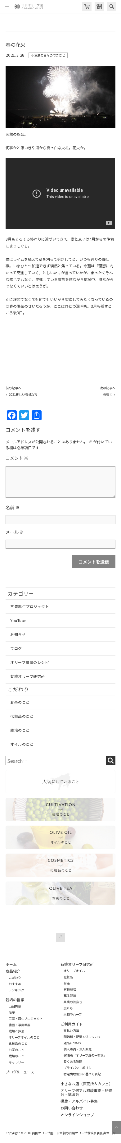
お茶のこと (20, 702)
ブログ (16, 648)
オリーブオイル (74, 970)
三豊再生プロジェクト (29, 606)
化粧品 (68, 977)
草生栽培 (70, 995)
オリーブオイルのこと (24, 1037)
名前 (13, 507)
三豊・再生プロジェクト (26, 1018)
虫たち (68, 1008)
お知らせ (18, 634)
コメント (17, 458)
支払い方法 (71, 1030)
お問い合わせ (71, 1108)
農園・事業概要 (19, 1024)
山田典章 (15, 1006)
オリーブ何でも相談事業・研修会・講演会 (86, 1092)
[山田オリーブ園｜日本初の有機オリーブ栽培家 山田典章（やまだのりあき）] (29, 6)
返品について (73, 1042)
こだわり (15, 977)
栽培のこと (20, 730)
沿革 (12, 1012)
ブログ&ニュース (20, 1072)
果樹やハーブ (73, 1014)
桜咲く (107, 394)
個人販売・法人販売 (78, 1049)
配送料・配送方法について (82, 1036)
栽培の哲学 (15, 1000)
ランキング (16, 990)
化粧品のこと (22, 716)
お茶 (67, 983)
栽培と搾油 (16, 1031)
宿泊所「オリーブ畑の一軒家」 (85, 1055)
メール (15, 532)
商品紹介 (13, 971)
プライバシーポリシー (79, 1067)
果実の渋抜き (73, 1001)
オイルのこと (22, 744)
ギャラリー (16, 1062)
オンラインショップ (77, 1115)
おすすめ (15, 983)
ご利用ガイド (71, 1024)
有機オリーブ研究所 (27, 676)
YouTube (18, 620)
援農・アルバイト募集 (79, 1101)
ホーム (11, 964)
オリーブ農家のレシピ (29, 662)
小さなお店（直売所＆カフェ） (86, 1083)
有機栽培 (70, 989)
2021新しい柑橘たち (23, 394)
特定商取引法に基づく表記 (82, 1074)
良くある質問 (73, 1061)
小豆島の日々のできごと (48, 55)
